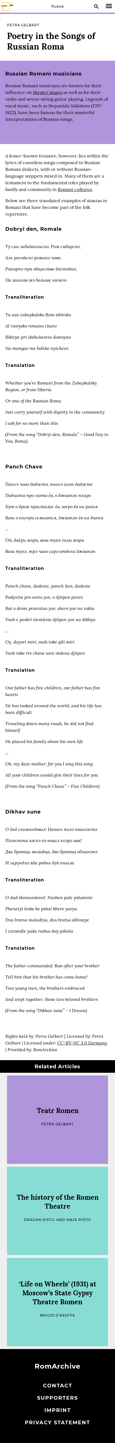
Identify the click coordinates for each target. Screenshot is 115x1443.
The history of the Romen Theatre (58, 1202)
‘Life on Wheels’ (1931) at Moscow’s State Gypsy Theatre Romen (57, 1293)
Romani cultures (75, 189)
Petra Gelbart (23, 25)
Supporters (57, 1398)
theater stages (47, 92)
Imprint (57, 1410)
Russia (57, 6)
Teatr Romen (57, 1110)
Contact (57, 1386)
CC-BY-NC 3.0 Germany (82, 1043)
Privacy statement (57, 1423)
